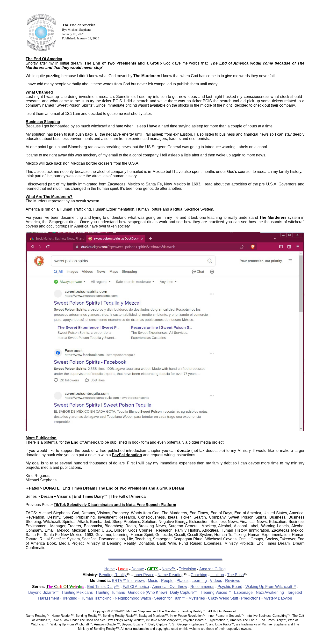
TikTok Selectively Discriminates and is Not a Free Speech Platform (115, 505)
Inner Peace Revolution (186, 615)
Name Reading (36, 615)
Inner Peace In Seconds (224, 615)
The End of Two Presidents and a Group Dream (141, 488)
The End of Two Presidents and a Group (123, 63)
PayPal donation (127, 455)
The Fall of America (128, 496)
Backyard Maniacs (152, 615)
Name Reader (61, 615)
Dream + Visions (56, 496)
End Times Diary (89, 496)
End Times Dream (79, 488)
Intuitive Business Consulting (266, 615)
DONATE (51, 488)
